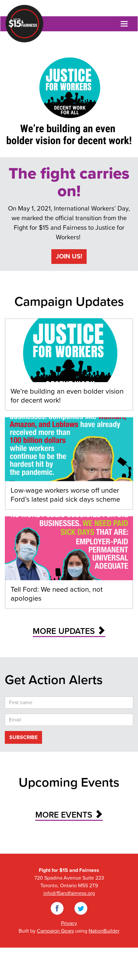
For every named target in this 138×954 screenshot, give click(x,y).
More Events (64, 815)
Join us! (69, 256)
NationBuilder (104, 931)
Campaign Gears (55, 931)
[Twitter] (81, 908)
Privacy (69, 923)
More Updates (65, 631)
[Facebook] (57, 908)
